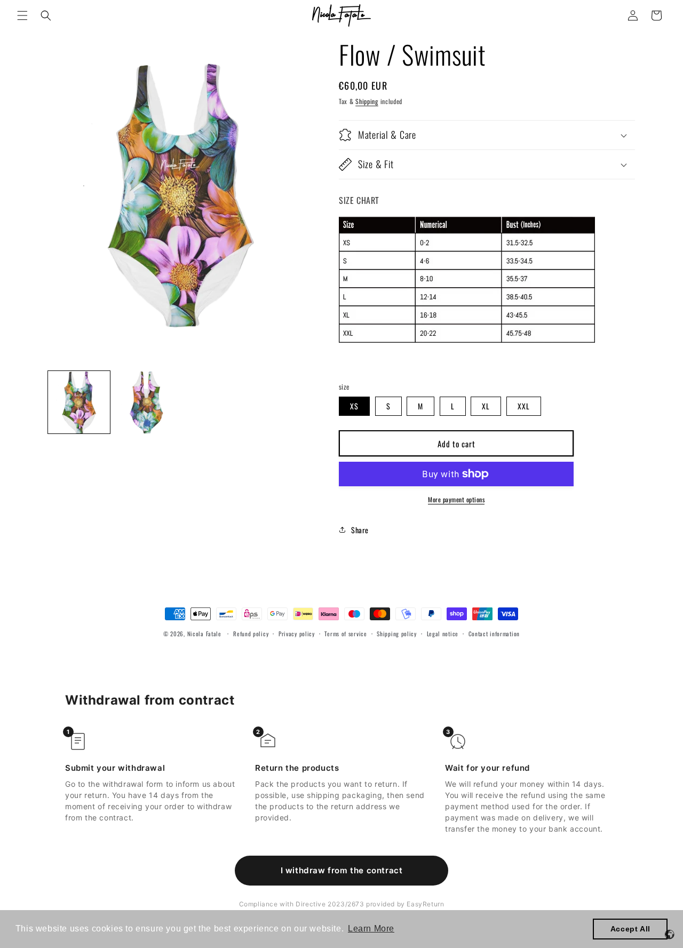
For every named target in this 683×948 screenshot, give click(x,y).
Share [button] (360, 529)
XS (354, 406)
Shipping (366, 101)
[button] (22, 15)
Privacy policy (297, 633)
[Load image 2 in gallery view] (146, 402)
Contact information (494, 633)
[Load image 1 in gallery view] (79, 402)
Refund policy (250, 633)
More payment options (456, 499)
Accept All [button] (630, 929)
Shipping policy (397, 633)
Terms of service (345, 633)
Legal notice (442, 633)
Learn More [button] (371, 928)
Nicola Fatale (204, 633)
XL (486, 406)
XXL (524, 406)
